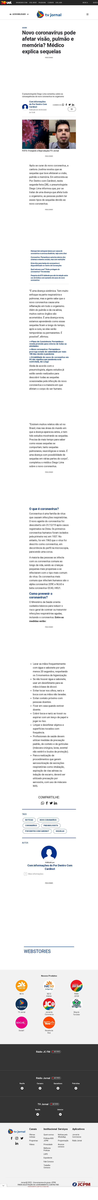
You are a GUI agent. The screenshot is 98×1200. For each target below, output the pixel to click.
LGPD (46, 1154)
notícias (29, 820)
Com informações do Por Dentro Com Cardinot (38, 104)
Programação (63, 1141)
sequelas (60, 831)
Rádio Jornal (77, 1141)
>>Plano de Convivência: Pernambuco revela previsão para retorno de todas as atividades (48, 343)
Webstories (37, 951)
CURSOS (51, 2)
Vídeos (31, 1144)
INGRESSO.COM (21, 2)
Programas (33, 1141)
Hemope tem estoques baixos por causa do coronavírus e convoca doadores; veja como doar (49, 252)
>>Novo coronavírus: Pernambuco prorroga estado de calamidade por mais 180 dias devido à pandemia (47, 351)
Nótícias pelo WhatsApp (63, 1136)
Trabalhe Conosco (47, 1166)
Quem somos (49, 1135)
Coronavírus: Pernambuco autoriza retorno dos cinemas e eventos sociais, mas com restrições (48, 258)
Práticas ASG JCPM (49, 1139)
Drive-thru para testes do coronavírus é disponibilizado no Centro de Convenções (46, 264)
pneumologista (51, 826)
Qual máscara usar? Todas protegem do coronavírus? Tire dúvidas (45, 270)
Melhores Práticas (47, 1149)
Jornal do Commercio (76, 1136)
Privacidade (48, 1144)
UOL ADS (59, 2)
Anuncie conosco (61, 1145)
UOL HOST (33, 2)
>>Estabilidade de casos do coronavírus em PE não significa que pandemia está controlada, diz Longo (49, 359)
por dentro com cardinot (37, 831)
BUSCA (85, 2)
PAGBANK (42, 2)
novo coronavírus (48, 820)
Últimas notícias (32, 1136)
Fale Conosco (49, 1162)
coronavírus (31, 826)
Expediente (48, 1158)
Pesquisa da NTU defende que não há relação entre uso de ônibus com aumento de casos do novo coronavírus (49, 278)
